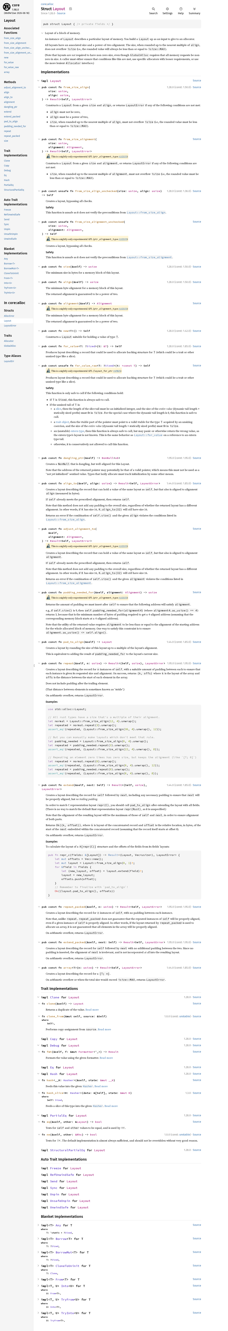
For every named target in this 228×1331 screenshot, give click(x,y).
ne (48, 1134)
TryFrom (67, 1299)
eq (48, 1121)
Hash (53, 1074)
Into (64, 1286)
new (65, 330)
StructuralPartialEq (67, 1150)
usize (62, 91)
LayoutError (81, 99)
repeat (68, 663)
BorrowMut (64, 1252)
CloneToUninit (67, 1266)
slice (58, 409)
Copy (53, 1039)
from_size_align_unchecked (96, 191)
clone (51, 1003)
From (59, 1279)
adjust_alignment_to (79, 528)
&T (105, 346)
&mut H (125, 1093)
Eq (52, 1067)
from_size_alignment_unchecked (99, 221)
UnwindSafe (59, 1207)
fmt (49, 1051)
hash (50, 1080)
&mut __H (106, 1080)
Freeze (55, 1168)
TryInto (67, 1313)
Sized (91, 346)
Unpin (54, 1194)
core (16, 5)
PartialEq (58, 1115)
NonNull (107, 458)
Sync (53, 1188)
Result (55, 99)
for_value (70, 346)
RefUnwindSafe (62, 1175)
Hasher (68, 1080)
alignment (70, 303)
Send (53, 1181)
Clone (54, 997)
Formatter (85, 1051)
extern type (77, 431)
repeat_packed (74, 906)
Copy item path (70, 9)
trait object (62, 422)
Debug (54, 1045)
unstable (184, 1016)
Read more (92, 1009)
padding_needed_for (78, 592)
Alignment (74, 147)
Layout (55, 81)
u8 (117, 458)
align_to (70, 483)
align (67, 282)
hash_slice (55, 1093)
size (66, 266)
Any (58, 1225)
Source (61, 13)
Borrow (61, 1239)
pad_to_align (73, 642)
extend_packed (74, 942)
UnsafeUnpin (60, 1201)
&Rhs (78, 1134)
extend (68, 785)
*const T (128, 365)
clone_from (55, 1016)
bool (98, 1121)
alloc (51, 4)
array (67, 967)
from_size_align (75, 87)
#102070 (123, 156)
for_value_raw (86, 365)
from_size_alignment (79, 139)
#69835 (117, 371)
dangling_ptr (73, 458)
